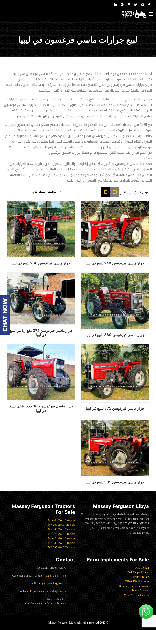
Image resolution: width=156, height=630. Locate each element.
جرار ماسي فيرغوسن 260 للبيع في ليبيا (41, 263)
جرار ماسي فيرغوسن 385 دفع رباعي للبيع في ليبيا (41, 408)
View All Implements (136, 595)
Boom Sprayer (140, 590)
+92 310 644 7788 (55, 575)
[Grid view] (114, 192)
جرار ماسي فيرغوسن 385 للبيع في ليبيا (115, 482)
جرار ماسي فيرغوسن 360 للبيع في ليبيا (115, 335)
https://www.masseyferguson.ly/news (45, 603)
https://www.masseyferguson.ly (48, 591)
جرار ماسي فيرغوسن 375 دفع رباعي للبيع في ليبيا (41, 332)
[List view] (105, 192)
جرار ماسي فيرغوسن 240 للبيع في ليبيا (115, 263)
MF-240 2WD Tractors (61, 520)
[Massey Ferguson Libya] (134, 14)
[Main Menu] (151, 14)
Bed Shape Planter (138, 572)
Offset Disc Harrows (137, 581)
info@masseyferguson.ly (52, 583)
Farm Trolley (141, 577)
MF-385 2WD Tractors (61, 543)
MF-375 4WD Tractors (61, 538)
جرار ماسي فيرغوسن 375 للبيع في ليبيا (115, 408)
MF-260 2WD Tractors (61, 524)
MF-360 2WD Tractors (61, 529)
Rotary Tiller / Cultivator (134, 586)
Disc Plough (142, 568)
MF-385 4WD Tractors (61, 547)
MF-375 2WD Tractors (61, 534)
